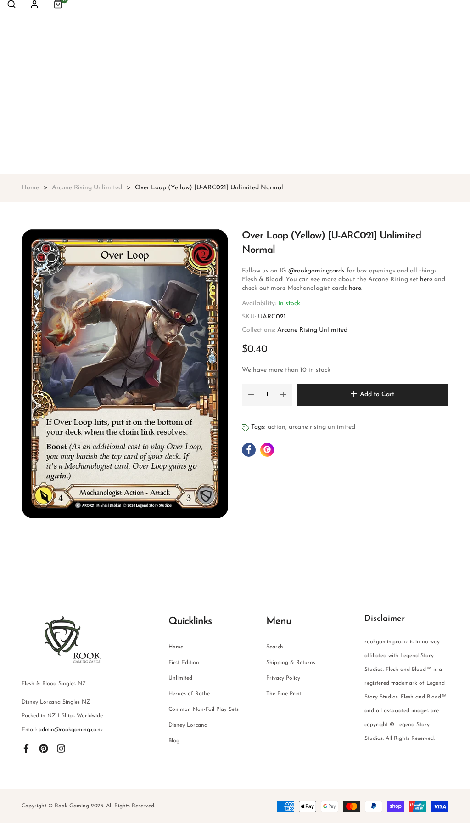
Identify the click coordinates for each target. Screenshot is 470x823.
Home (175, 647)
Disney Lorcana (187, 725)
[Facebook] (26, 748)
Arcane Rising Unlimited (312, 330)
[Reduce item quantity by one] (251, 395)
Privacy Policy (283, 678)
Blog (173, 741)
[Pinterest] (43, 748)
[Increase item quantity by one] (283, 395)
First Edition (183, 662)
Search (274, 647)
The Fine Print (284, 694)
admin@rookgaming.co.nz (71, 729)
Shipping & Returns (290, 662)
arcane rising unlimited (322, 427)
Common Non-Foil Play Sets (203, 709)
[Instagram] (61, 748)
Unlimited (180, 678)
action (276, 427)
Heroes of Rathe (189, 694)
